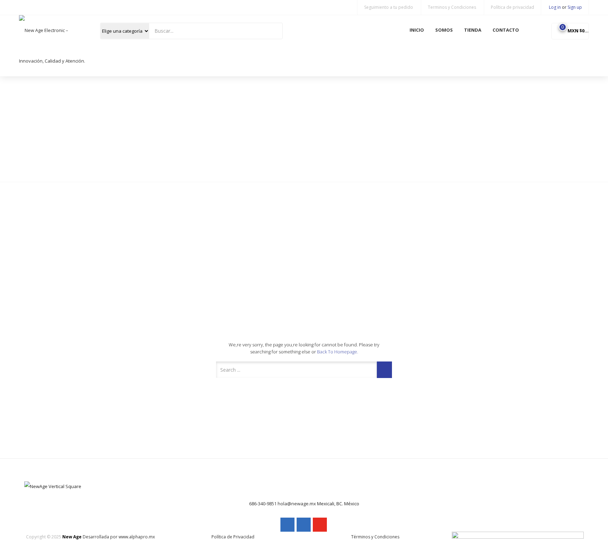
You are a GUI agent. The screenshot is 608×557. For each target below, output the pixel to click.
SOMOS (444, 30)
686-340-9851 (263, 503)
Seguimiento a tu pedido (388, 7)
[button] (570, 30)
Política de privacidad (512, 7)
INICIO (417, 30)
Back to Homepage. (337, 351)
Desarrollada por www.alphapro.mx (119, 537)
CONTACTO (506, 30)
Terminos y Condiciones (452, 7)
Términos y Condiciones (375, 537)
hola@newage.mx (297, 503)
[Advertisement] (304, 129)
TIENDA (472, 30)
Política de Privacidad (232, 537)
